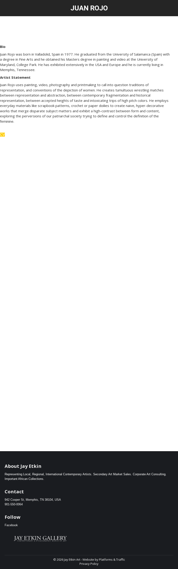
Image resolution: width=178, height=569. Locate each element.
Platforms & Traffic (112, 559)
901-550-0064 (14, 504)
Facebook (11, 525)
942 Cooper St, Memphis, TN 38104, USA (33, 499)
